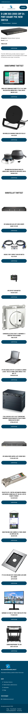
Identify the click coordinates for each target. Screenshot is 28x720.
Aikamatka (6, 687)
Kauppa (23, 7)
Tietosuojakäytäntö (11, 710)
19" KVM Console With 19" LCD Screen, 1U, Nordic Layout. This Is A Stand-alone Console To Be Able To (14, 371)
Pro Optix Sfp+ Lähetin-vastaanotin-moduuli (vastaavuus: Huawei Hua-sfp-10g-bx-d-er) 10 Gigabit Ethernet (14, 494)
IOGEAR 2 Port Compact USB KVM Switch (14, 254)
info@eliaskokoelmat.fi (5, 1)
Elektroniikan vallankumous (10, 684)
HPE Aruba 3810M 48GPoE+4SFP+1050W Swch (14, 456)
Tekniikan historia (7, 682)
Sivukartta (19, 710)
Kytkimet (14, 23)
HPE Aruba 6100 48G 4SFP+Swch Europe (14, 224)
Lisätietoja (14, 48)
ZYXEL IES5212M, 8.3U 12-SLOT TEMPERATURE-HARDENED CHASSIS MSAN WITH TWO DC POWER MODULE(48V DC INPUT (14, 418)
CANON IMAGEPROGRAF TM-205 (14, 644)
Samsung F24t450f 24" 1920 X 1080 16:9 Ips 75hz (14, 613)
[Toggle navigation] (2, 7)
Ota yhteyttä (13, 709)
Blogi (4, 690)
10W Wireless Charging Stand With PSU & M (14, 133)
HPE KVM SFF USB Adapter (14, 290)
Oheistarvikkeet (6, 23)
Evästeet (19, 709)
